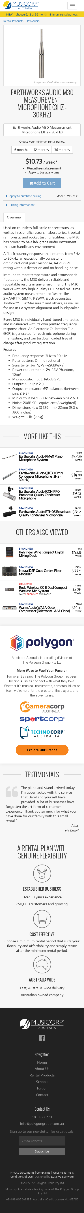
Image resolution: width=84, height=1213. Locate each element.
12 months (41, 150)
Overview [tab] (14, 217)
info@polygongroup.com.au (42, 1123)
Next (78, 53)
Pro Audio (33, 21)
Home (42, 1062)
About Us (42, 1069)
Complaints (43, 1172)
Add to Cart (44, 183)
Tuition (42, 1088)
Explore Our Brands (42, 750)
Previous (5, 53)
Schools (42, 1082)
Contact (42, 1095)
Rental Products (13, 21)
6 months (21, 150)
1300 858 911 (42, 1117)
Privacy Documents (22, 1172)
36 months (62, 150)
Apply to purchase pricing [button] (25, 196)
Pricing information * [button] (22, 205)
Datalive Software (62, 1176)
